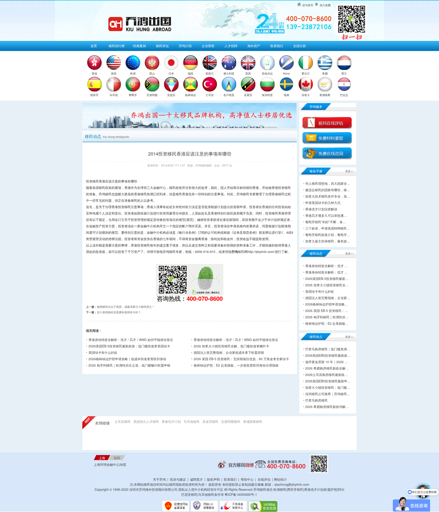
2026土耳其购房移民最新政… (326, 374)
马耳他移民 (192, 421)
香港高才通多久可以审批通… (326, 215)
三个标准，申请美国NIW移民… (327, 228)
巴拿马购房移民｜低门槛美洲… (327, 349)
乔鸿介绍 (185, 45)
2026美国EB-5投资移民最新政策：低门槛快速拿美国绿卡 (129, 346)
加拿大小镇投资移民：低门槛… (327, 387)
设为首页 (307, 5)
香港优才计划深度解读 (321, 209)
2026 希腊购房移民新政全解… (327, 368)
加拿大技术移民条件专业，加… (327, 196)
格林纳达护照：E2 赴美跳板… (326, 323)
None (286, 73)
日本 (171, 73)
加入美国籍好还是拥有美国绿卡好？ (119, 312)
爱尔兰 (306, 73)
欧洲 (133, 73)
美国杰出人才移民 (146, 421)
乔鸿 (234, 251)
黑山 (152, 73)
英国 (248, 73)
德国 (190, 73)
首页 (94, 45)
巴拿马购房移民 (316, 400)
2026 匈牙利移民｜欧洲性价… (327, 317)
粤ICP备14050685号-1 (241, 494)
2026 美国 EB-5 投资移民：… (326, 310)
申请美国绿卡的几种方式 (322, 202)
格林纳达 (190, 95)
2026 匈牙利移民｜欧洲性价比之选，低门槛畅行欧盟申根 (129, 365)
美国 (113, 73)
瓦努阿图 (152, 95)
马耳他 (114, 95)
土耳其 (210, 95)
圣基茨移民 (210, 421)
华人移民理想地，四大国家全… (327, 183)
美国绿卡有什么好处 (102, 352)
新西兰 (210, 73)
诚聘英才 (196, 479)
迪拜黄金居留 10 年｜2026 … (326, 361)
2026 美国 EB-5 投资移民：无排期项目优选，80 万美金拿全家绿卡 (241, 359)
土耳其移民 (123, 421)
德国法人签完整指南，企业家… (327, 297)
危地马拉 (267, 73)
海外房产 (253, 45)
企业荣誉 (208, 45)
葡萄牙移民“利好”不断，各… (325, 222)
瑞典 (286, 95)
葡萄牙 (133, 95)
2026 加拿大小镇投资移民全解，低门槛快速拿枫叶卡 (231, 346)
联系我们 (276, 45)
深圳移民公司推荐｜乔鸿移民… (327, 393)
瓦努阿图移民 (230, 421)
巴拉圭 (344, 95)
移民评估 (162, 45)
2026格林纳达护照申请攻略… (326, 304)
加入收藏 (325, 5)
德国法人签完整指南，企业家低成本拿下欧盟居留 (229, 352)
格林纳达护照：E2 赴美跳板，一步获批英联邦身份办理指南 (236, 365)
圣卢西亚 (228, 95)
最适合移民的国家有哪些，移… (327, 190)
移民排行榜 (117, 45)
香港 (94, 73)
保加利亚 (267, 95)
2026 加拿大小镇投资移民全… (327, 285)
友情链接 (102, 423)
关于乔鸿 (159, 479)
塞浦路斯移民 (252, 421)
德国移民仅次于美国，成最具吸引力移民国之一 (126, 306)
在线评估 (264, 479)
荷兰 (344, 73)
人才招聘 (231, 45)
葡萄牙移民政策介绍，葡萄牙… (327, 234)
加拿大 (306, 95)
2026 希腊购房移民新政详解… (327, 406)
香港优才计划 (171, 421)
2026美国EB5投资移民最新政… (328, 355)
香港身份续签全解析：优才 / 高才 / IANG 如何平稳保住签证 (130, 339)
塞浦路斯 (324, 95)
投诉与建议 (178, 479)
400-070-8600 (205, 298)
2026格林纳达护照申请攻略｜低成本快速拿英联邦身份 (127, 359)
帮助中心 (247, 479)
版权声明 (213, 479)
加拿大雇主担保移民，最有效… (327, 241)
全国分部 (299, 45)
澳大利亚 (228, 73)
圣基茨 (248, 95)
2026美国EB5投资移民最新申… (328, 381)
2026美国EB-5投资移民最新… (326, 278)
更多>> (349, 171)
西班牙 (94, 95)
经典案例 (139, 45)
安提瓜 (171, 95)
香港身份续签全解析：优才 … (326, 265)
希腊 (325, 73)
